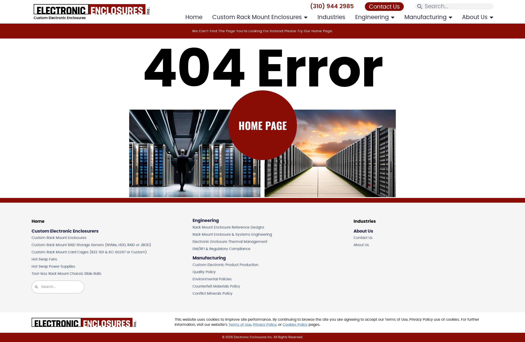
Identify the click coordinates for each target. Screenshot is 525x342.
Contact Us (363, 238)
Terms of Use (239, 324)
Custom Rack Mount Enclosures (257, 17)
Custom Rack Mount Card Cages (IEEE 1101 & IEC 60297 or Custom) (89, 252)
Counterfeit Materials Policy (216, 286)
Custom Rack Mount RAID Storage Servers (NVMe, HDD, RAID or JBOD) (91, 245)
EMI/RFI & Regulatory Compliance (221, 249)
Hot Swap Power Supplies (53, 266)
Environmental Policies (212, 279)
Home (193, 17)
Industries (331, 17)
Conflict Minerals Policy (213, 293)
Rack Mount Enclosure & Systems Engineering (232, 234)
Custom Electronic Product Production (225, 265)
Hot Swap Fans (44, 259)
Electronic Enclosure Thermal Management (230, 241)
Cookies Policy (295, 324)
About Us (475, 17)
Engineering (372, 17)
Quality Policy (204, 272)
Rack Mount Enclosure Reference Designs (228, 227)
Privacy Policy (264, 324)
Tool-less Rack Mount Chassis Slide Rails (66, 273)
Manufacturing (425, 17)
